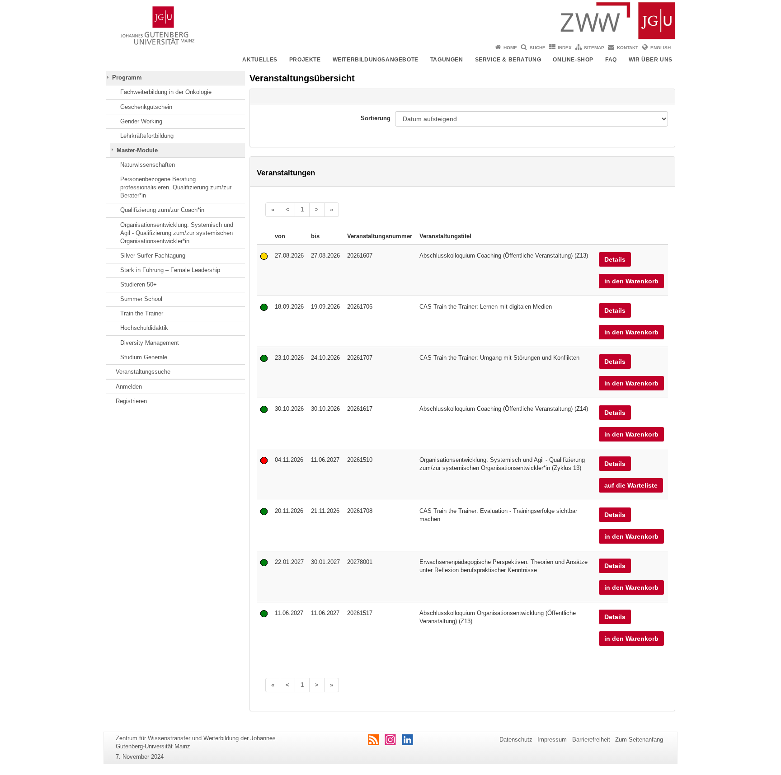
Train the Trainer (141, 313)
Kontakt (627, 47)
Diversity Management (149, 342)
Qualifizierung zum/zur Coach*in (162, 210)
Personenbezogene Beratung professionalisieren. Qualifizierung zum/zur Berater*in (175, 187)
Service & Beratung (508, 59)
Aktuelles (259, 59)
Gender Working (141, 121)
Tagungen (446, 59)
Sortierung (375, 118)
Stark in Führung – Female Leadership (170, 270)
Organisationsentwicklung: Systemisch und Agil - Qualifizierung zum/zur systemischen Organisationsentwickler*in (176, 233)
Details (615, 259)
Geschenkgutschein (146, 106)
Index (565, 47)
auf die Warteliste (631, 485)
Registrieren (131, 401)
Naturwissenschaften (147, 164)
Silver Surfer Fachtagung (152, 255)
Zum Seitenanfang (639, 739)
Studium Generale (143, 357)
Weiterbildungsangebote (376, 59)
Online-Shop (573, 59)
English (660, 47)
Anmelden (129, 386)
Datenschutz (515, 739)
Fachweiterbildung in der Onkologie (166, 92)
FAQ (611, 59)
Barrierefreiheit (591, 739)
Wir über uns (651, 59)
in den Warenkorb (631, 281)
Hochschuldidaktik (144, 327)
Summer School (141, 299)
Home (510, 47)
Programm (127, 77)
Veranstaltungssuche (143, 371)
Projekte (305, 59)
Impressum (552, 739)
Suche (538, 47)
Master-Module (137, 150)
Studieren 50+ (138, 284)
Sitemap (594, 47)
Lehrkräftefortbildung (147, 135)
